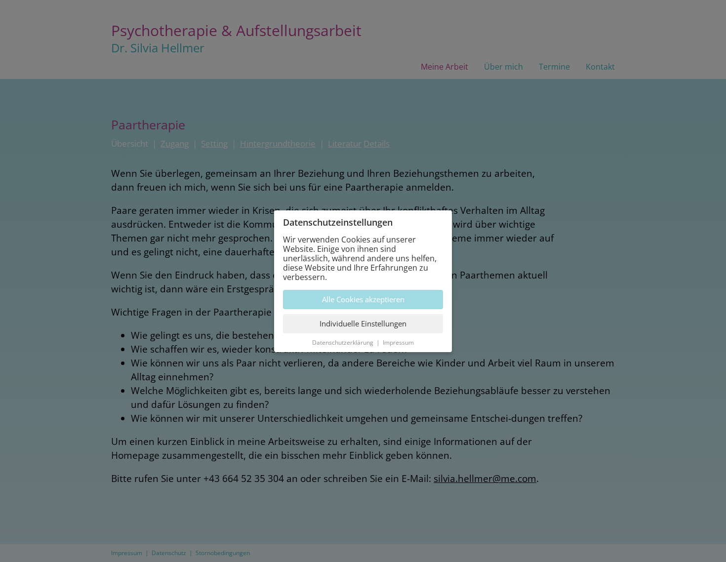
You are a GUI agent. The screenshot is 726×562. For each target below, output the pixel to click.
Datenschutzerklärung (342, 342)
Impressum (398, 342)
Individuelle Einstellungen (363, 323)
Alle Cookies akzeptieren (363, 299)
